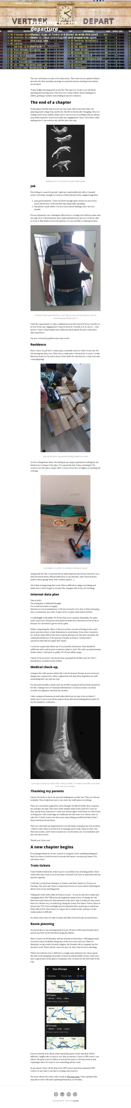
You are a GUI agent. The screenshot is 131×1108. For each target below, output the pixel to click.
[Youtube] (55, 1094)
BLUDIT (76, 1101)
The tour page (73, 1076)
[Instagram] (62, 1094)
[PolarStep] (68, 1094)
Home (83, 3)
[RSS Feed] (75, 1094)
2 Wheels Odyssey (23, 3)
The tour (113, 3)
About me (92, 3)
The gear (102, 3)
